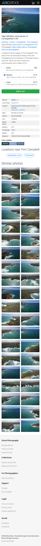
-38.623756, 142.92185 (18, 110)
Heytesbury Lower (14, 155)
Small (21, 69)
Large (21, 83)
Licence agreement (9, 511)
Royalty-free (15, 103)
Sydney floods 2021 (9, 463)
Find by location (7, 449)
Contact (4, 488)
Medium (21, 76)
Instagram (5, 523)
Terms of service (8, 504)
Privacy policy (7, 507)
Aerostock (10, 2)
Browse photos (7, 445)
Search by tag (7, 452)
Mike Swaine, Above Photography (24, 47)
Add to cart (20, 91)
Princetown (29, 155)
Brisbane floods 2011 (9, 466)
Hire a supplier (7, 492)
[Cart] (33, 2)
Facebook (5, 527)
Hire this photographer (10, 50)
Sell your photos (8, 478)
